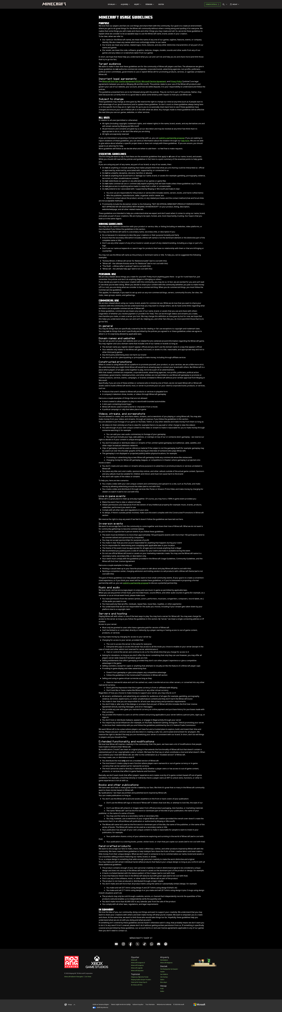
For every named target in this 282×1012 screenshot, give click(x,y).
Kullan (162, 991)
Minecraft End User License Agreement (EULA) (121, 81)
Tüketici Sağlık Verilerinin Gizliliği (121, 1004)
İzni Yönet (88, 976)
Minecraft (134, 960)
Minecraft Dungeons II (138, 963)
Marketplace (164, 960)
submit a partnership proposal (172, 138)
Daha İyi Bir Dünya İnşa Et (139, 982)
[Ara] (225, 4)
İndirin (162, 980)
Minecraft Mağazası (166, 963)
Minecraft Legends (137, 968)
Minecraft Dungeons (137, 965)
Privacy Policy (176, 81)
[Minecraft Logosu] (54, 4)
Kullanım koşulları (138, 1004)
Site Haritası (164, 977)
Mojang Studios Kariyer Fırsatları (141, 980)
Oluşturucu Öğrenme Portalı (139, 977)
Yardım (162, 972)
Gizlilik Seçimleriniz (102, 1007)
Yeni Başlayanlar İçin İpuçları (169, 969)
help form (185, 140)
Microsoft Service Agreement (154, 81)
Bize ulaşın (163, 982)
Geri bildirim (164, 974)
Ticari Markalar (150, 1004)
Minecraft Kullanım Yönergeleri (73, 976)
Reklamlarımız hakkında (164, 1004)
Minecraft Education (137, 971)
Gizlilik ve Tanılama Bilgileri (101, 1004)
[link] (116, 944)
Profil (161, 989)
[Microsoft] (199, 1004)
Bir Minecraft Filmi (136, 985)
